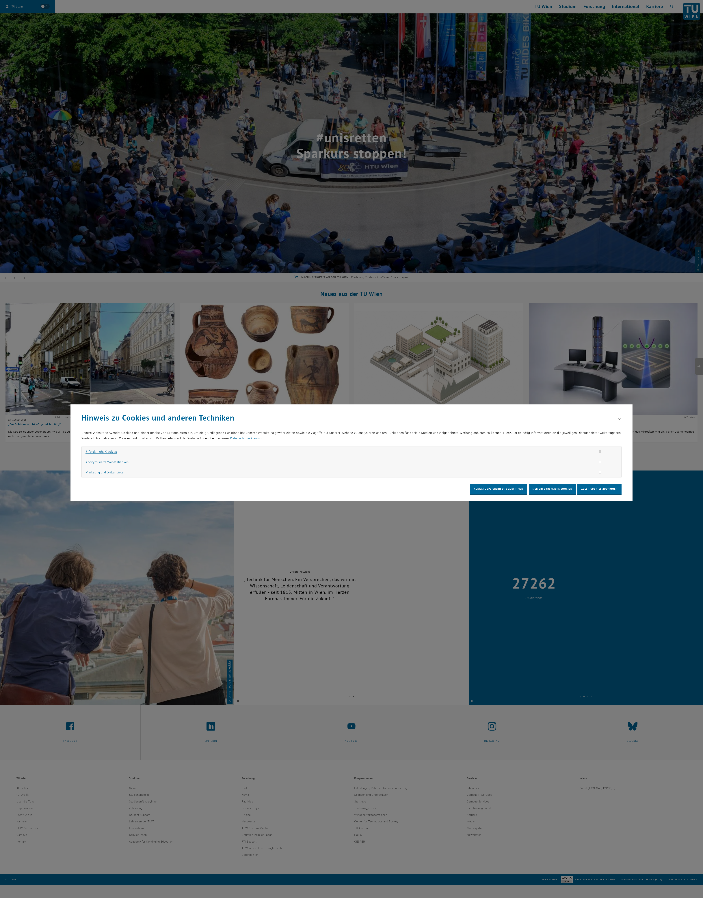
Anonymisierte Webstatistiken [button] (107, 462)
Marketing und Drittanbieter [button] (105, 472)
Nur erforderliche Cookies (552, 488)
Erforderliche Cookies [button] (101, 451)
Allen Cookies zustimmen (599, 488)
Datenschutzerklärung (245, 438)
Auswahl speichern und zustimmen (498, 488)
